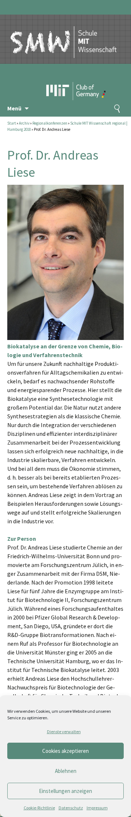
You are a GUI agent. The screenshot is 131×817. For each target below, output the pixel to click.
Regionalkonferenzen (49, 123)
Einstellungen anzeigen (65, 790)
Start (11, 123)
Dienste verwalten (64, 731)
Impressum (97, 807)
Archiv (24, 123)
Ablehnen (65, 770)
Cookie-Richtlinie (39, 807)
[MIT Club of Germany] (90, 78)
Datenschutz (71, 807)
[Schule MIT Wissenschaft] (63, 35)
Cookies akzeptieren (65, 750)
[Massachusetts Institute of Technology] (60, 78)
